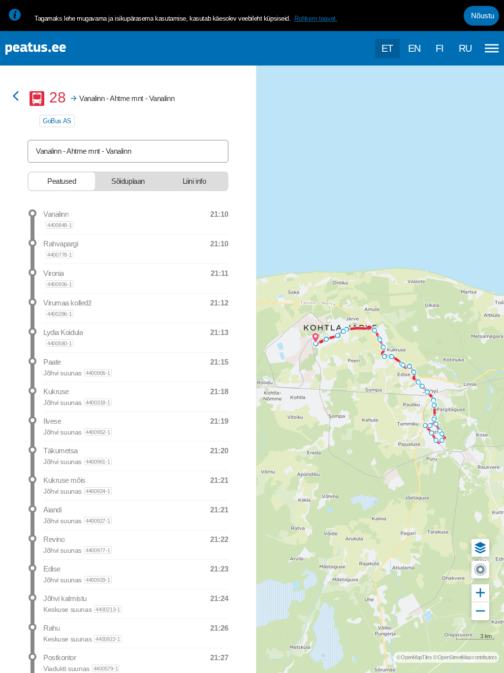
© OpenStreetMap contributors (465, 657)
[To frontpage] (56, 48)
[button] (480, 548)
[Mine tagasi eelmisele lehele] (16, 96)
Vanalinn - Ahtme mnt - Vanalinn (83, 151)
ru (465, 48)
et (387, 48)
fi (440, 48)
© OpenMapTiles (414, 657)
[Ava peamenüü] (492, 48)
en (414, 48)
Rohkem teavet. (315, 18)
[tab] (62, 181)
